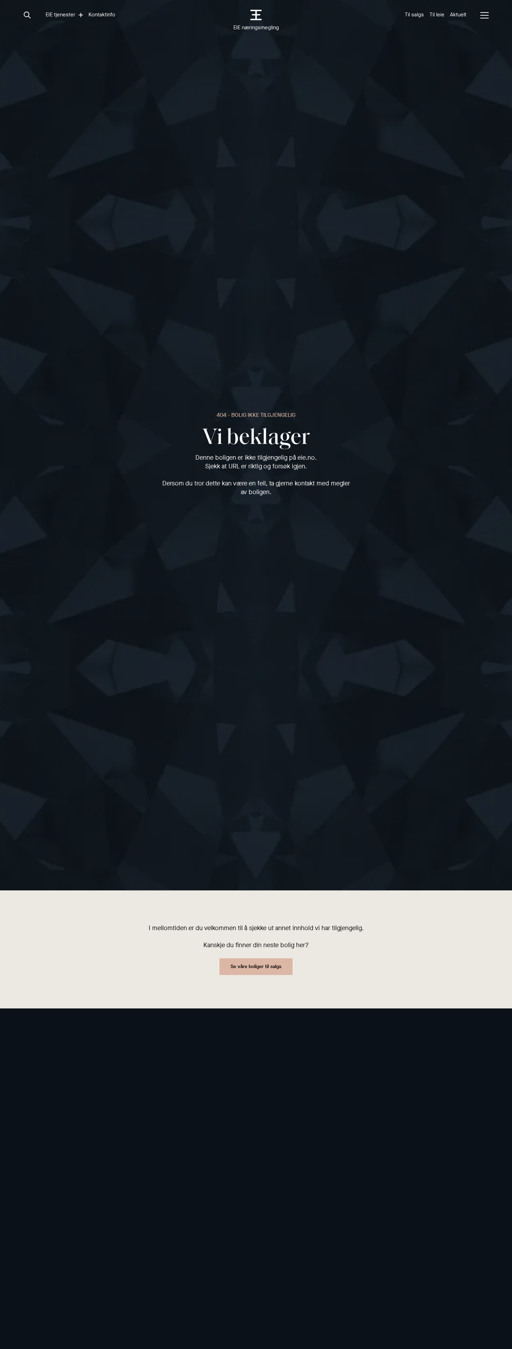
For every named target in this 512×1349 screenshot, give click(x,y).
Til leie (436, 14)
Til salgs (414, 14)
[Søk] (27, 15)
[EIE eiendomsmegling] (256, 15)
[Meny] (484, 15)
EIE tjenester (60, 14)
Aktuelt (458, 14)
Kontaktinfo (101, 14)
